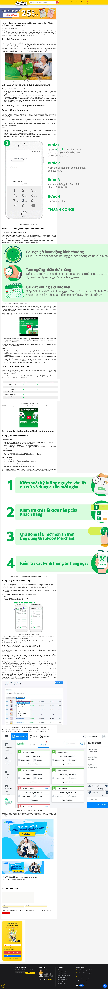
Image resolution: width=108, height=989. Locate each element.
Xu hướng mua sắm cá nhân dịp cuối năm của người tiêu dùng (20, 877)
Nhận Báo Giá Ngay (12, 952)
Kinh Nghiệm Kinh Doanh (10, 876)
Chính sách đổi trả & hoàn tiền (64, 975)
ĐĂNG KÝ (30, 972)
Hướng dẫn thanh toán (62, 979)
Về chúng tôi (60, 981)
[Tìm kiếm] (57, 2)
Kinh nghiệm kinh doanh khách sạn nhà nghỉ (15, 879)
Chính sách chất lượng (62, 973)
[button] (91, 2)
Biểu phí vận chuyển (62, 969)
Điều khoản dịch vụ (61, 983)
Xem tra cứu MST (84, 983)
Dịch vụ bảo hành (61, 977)
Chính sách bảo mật (62, 971)
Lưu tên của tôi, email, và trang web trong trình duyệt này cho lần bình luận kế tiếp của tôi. (28, 910)
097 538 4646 (49, 979)
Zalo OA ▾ (81, 985)
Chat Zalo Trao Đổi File (13, 955)
